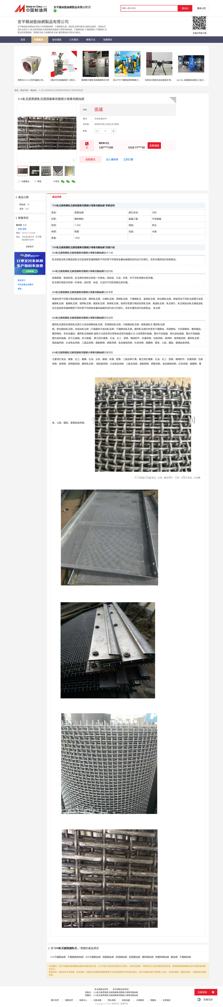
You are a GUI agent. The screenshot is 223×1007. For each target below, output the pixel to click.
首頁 (16, 90)
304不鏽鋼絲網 (93, 956)
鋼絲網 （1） (25, 204)
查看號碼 (154, 145)
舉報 (39, 181)
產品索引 (21, 280)
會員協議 (126, 1000)
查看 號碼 (22, 229)
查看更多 (30, 246)
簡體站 (153, 1000)
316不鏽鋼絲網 (58, 956)
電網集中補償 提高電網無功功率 (95, 80)
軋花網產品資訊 (101, 989)
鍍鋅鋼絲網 (147, 956)
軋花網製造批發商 (121, 989)
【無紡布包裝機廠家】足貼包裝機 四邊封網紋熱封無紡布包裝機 (77, 80)
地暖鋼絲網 (108, 956)
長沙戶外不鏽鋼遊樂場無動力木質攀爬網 (130, 80)
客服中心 (83, 1000)
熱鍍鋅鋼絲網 (162, 956)
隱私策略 (112, 1000)
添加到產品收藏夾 (25, 284)
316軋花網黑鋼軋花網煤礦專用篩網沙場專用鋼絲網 (115, 992)
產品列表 (24, 90)
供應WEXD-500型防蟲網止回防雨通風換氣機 (37, 80)
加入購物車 (112, 159)
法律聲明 (140, 1000)
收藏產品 (25, 181)
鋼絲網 (33, 90)
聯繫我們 (69, 1000)
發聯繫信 (90, 159)
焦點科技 (115, 1003)
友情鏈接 (166, 1000)
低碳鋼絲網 (134, 956)
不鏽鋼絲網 (185, 956)
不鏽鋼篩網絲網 (75, 956)
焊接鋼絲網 (121, 956)
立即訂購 (128, 159)
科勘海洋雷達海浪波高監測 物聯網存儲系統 (164, 80)
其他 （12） (24, 208)
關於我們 (55, 1000)
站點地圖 (97, 1000)
